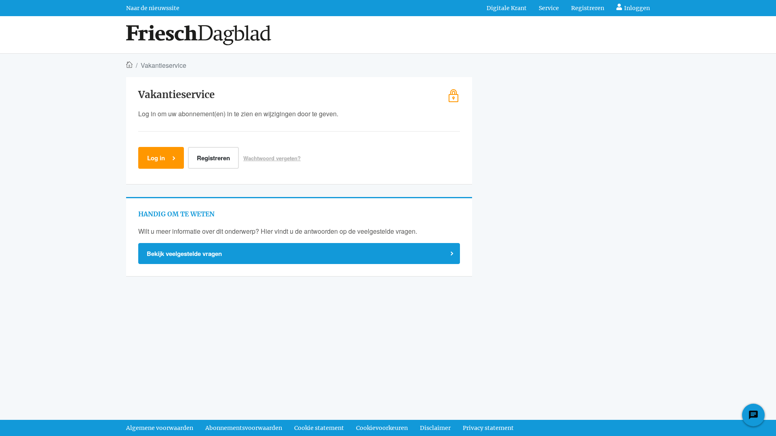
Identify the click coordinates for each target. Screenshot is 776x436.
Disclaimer (435, 428)
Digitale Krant (507, 8)
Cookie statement (319, 428)
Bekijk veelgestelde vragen (184, 253)
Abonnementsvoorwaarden (243, 428)
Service (549, 8)
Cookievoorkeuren (382, 428)
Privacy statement (488, 428)
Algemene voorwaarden (159, 428)
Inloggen (637, 8)
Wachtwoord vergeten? (272, 158)
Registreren (587, 8)
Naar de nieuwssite (152, 8)
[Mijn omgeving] (198, 34)
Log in (156, 157)
